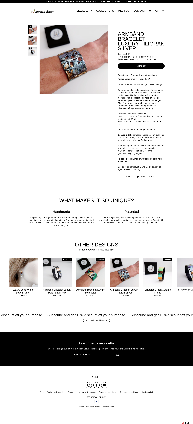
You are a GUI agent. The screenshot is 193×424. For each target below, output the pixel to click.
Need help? (145, 79)
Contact (71, 392)
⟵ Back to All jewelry (96, 320)
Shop (42, 392)
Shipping (133, 59)
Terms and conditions (108, 392)
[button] (187, 423)
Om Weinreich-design (56, 392)
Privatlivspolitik (147, 392)
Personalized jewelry (127, 79)
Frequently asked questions (144, 75)
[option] (74, 59)
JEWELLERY (84, 10)
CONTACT (139, 10)
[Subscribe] (117, 354)
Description (123, 75)
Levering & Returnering (86, 392)
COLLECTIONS (105, 10)
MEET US (123, 10)
